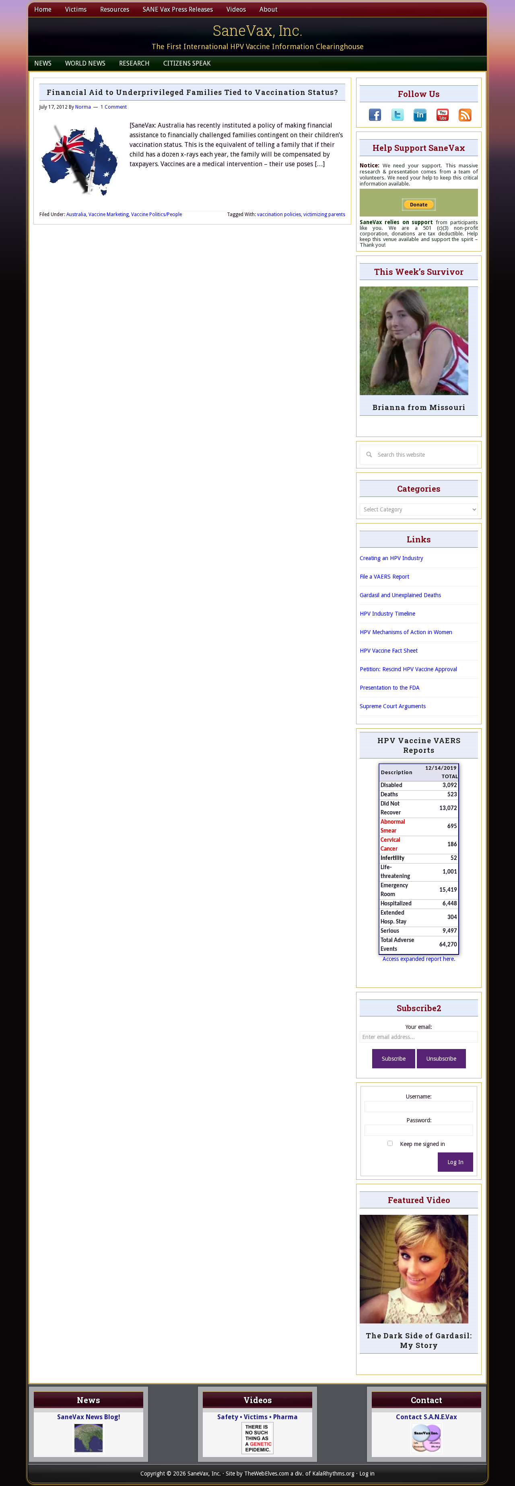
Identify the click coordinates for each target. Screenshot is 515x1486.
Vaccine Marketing (109, 214)
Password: (419, 1120)
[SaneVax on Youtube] (437, 119)
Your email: (419, 1027)
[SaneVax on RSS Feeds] (460, 119)
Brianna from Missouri (419, 407)
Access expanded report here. (419, 959)
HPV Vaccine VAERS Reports (419, 745)
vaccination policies (279, 214)
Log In (455, 1162)
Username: (419, 1096)
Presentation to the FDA (390, 687)
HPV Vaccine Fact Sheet (389, 650)
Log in (367, 1473)
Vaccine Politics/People (156, 214)
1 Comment (114, 107)
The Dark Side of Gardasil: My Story (419, 1340)
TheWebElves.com (266, 1473)
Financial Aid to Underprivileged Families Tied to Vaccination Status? (192, 92)
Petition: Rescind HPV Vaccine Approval (408, 669)
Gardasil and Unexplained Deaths (400, 595)
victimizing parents (324, 214)
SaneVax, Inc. (258, 30)
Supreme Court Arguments (393, 706)
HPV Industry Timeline (387, 613)
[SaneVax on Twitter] (392, 119)
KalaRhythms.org (333, 1473)
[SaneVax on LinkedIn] (415, 119)
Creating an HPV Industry (391, 558)
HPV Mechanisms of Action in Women (406, 632)
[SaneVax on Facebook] (375, 119)
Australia (76, 214)
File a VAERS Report (384, 576)
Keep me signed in (422, 1144)
